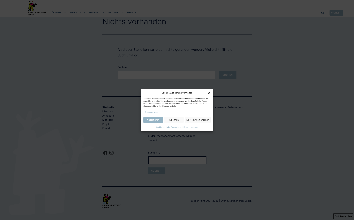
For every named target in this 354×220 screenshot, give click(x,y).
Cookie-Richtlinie (163, 127)
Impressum (194, 127)
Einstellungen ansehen (197, 119)
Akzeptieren (153, 119)
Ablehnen (174, 119)
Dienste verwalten (152, 112)
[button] (209, 92)
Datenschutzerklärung (179, 127)
